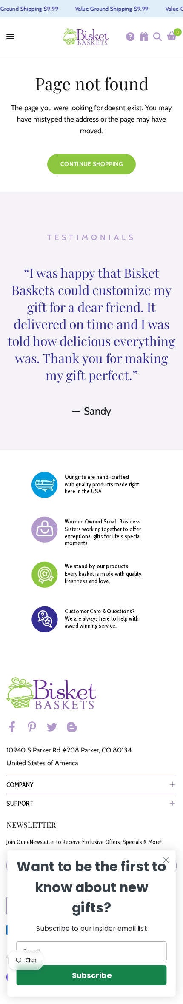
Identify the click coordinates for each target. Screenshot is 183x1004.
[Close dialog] (166, 860)
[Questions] (130, 36)
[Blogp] (75, 727)
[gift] (143, 36)
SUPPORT (19, 803)
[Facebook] (15, 727)
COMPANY (20, 785)
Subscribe (91, 975)
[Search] (157, 36)
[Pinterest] (35, 727)
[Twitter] (55, 727)
